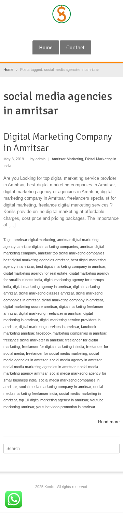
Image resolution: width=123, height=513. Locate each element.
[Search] (115, 448)
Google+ (51, 32)
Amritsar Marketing (67, 159)
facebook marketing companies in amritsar (71, 333)
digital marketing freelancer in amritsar (50, 313)
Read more (109, 421)
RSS (62, 32)
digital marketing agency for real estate (35, 273)
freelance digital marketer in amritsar (33, 340)
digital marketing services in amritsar (49, 327)
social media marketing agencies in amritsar (39, 367)
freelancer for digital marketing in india (53, 347)
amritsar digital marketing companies (47, 247)
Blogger (74, 32)
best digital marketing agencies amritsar (36, 260)
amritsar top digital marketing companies (71, 253)
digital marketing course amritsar (30, 306)
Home (46, 47)
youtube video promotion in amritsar (65, 407)
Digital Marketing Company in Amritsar (57, 142)
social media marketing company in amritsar (55, 387)
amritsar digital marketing (34, 240)
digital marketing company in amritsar (72, 300)
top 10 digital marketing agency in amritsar (53, 400)
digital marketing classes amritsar (46, 293)
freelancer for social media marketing (56, 353)
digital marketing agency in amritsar (42, 287)
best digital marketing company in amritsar (70, 266)
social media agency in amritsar (75, 360)
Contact (75, 47)
